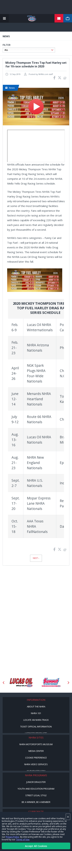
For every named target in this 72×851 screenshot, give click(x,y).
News (12, 87)
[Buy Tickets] (59, 18)
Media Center (36, 751)
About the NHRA (36, 706)
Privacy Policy (12, 836)
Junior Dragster (36, 782)
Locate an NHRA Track (36, 719)
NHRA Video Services (36, 764)
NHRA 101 (36, 713)
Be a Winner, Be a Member (36, 802)
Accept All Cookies (36, 846)
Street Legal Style (36, 795)
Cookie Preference (36, 757)
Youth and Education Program (36, 788)
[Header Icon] (4, 18)
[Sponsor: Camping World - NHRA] (51, 682)
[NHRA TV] (67, 18)
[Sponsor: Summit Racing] (21, 682)
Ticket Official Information (36, 726)
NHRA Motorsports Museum (36, 744)
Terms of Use (22, 839)
